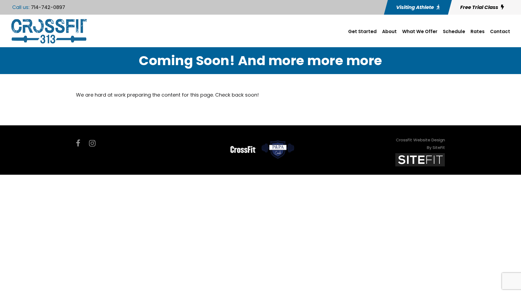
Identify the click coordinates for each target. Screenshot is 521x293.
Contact (500, 31)
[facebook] (78, 143)
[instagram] (92, 143)
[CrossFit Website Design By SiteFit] (420, 159)
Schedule (454, 31)
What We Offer (419, 31)
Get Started (362, 31)
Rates (478, 31)
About (389, 31)
